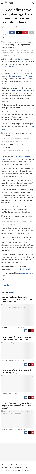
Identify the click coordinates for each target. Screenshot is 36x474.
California (21, 59)
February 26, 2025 (16, 429)
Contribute (18, 467)
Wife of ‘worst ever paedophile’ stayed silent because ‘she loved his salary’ (18, 405)
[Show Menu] (2, 3)
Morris (5, 27)
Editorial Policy (6, 467)
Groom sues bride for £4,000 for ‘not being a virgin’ (17, 371)
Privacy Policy (15, 465)
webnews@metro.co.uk (21, 269)
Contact (28, 467)
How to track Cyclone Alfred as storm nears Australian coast (16, 338)
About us (4, 465)
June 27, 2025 (21, 327)
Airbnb (14, 90)
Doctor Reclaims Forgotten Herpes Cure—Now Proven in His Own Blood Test (18, 299)
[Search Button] (33, 3)
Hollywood (22, 90)
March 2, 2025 (14, 393)
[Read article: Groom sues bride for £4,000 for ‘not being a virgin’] (18, 383)
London (12, 76)
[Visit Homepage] (17, 3)
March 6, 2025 (14, 360)
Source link (6, 285)
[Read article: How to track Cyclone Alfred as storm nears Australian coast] (18, 350)
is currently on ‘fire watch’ (24, 76)
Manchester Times (8, 327)
